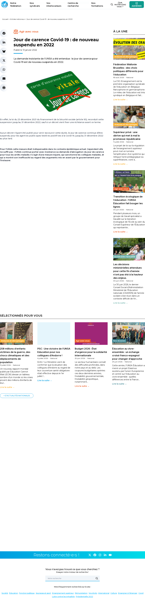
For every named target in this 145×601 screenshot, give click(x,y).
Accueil (5, 19)
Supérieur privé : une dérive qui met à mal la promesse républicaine (126, 135)
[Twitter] (89, 555)
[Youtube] (110, 555)
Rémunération (81, 593)
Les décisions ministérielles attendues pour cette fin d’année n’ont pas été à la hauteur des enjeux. (128, 271)
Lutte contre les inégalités (63, 596)
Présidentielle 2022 (84, 596)
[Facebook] (94, 555)
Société (5, 593)
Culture (113, 593)
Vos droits (93, 593)
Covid (140, 593)
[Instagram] (100, 555)
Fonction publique (27, 593)
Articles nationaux (17, 19)
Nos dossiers (119, 341)
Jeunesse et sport (43, 593)
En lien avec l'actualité (124, 257)
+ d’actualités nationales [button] (17, 396)
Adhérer (137, 6)
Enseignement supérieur (63, 593)
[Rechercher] (97, 578)
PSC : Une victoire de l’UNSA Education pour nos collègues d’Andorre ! (53, 352)
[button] (4, 33)
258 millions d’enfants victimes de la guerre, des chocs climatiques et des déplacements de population (15, 355)
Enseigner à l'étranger (127, 593)
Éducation (13, 593)
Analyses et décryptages (125, 57)
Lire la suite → (120, 99)
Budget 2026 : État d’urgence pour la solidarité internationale (91, 352)
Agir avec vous (28, 31)
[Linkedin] (105, 555)
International (103, 593)
